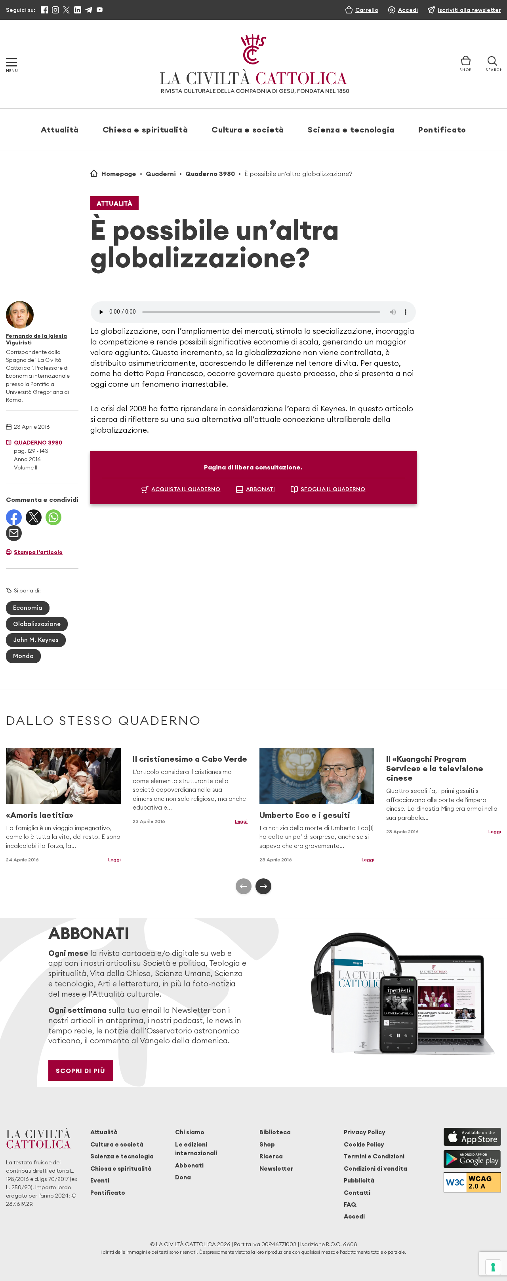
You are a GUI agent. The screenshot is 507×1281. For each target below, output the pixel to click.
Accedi (354, 1216)
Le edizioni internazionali (196, 1149)
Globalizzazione (37, 624)
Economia (27, 607)
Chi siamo (189, 1132)
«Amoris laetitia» (39, 815)
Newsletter (276, 1168)
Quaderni (161, 174)
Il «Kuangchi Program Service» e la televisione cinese (434, 768)
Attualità (60, 129)
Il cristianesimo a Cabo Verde (190, 759)
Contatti (357, 1192)
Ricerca (271, 1156)
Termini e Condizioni (374, 1156)
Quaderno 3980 (210, 174)
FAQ (350, 1204)
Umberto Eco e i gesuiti (304, 815)
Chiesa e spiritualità (145, 129)
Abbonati (189, 1165)
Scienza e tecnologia (351, 129)
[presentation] (244, 886)
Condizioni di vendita (375, 1168)
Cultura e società (248, 129)
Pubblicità (359, 1180)
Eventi (99, 1180)
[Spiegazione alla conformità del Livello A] (472, 1182)
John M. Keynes (36, 639)
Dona (183, 1177)
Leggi (114, 860)
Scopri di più (80, 1071)
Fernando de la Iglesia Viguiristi (36, 339)
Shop (267, 1144)
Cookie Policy (364, 1144)
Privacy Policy (364, 1132)
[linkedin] (77, 9)
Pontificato (442, 129)
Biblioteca (275, 1132)
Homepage (118, 174)
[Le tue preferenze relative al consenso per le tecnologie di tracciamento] (493, 1267)
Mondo (23, 656)
